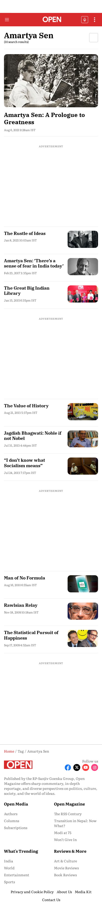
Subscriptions (15, 827)
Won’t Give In (65, 839)
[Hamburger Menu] (7, 20)
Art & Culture (65, 860)
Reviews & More (70, 851)
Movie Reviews (66, 867)
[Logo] (51, 19)
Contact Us (51, 899)
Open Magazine (69, 804)
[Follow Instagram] (94, 767)
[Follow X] (76, 767)
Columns (11, 820)
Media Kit (83, 891)
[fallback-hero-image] (51, 80)
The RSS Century (68, 813)
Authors (10, 813)
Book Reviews (65, 874)
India (8, 860)
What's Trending (21, 851)
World (9, 867)
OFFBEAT (84, 19)
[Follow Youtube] (85, 767)
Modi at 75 (62, 832)
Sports (9, 881)
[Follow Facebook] (67, 767)
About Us (64, 891)
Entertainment (16, 874)
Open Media (16, 804)
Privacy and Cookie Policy (32, 891)
